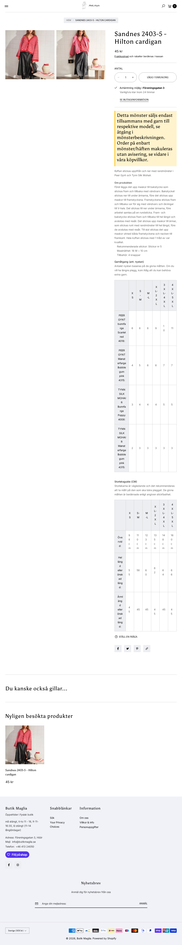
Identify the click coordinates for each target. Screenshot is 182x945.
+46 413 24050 (25, 846)
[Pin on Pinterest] (137, 648)
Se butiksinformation (134, 99)
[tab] (145, 262)
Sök (52, 817)
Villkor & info (87, 822)
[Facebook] (8, 864)
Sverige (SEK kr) (15, 930)
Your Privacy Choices (57, 824)
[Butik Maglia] (91, 5)
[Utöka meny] (6, 6)
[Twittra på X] (127, 648)
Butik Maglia (84, 938)
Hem (68, 20)
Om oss (84, 817)
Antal (118, 68)
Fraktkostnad (121, 56)
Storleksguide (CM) (125, 481)
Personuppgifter (89, 826)
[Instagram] (17, 864)
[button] (163, 6)
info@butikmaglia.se (23, 841)
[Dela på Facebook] (118, 648)
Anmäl (143, 903)
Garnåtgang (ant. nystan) (129, 261)
